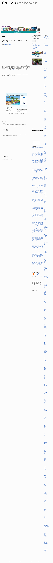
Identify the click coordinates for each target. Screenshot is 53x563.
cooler (35, 177)
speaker (41, 245)
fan (35, 187)
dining (45, 184)
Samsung (39, 236)
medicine (45, 336)
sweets (44, 478)
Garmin (36, 192)
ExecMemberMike (36, 273)
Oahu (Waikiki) (13, 74)
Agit (44, 44)
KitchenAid (45, 296)
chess (38, 171)
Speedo (36, 246)
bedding (36, 160)
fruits (33, 190)
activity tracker (34, 148)
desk (44, 183)
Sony (39, 245)
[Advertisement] (20, 13)
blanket (33, 163)
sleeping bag (45, 437)
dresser (45, 187)
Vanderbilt (33, 263)
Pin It (6, 37)
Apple (42, 153)
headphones (38, 200)
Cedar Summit (41, 170)
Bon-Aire (42, 163)
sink (35, 240)
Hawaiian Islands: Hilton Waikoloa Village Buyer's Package (14, 41)
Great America (46, 242)
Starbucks (35, 247)
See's (35, 238)
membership (45, 337)
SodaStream (45, 451)
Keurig (37, 208)
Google (45, 237)
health (42, 200)
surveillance (45, 477)
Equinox (42, 186)
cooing (38, 176)
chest (40, 171)
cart (44, 127)
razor (44, 395)
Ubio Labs (45, 519)
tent (44, 487)
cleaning (45, 145)
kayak (39, 207)
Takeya (45, 485)
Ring (44, 402)
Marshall (42, 216)
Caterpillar (35, 170)
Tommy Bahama (36, 256)
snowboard (45, 449)
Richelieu (45, 401)
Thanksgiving (34, 253)
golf (44, 234)
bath (44, 78)
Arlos (39, 154)
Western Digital (41, 265)
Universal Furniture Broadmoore (45, 523)
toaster (42, 255)
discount (45, 185)
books (44, 105)
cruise (35, 179)
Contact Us (34, 46)
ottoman (41, 225)
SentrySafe (37, 238)
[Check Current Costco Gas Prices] (37, 65)
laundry (37, 213)
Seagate (42, 237)
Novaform (41, 224)
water (35, 265)
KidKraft (39, 208)
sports (38, 246)
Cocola (45, 150)
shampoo (40, 238)
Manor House (34, 216)
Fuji (34, 190)
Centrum (33, 171)
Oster (39, 225)
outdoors (33, 226)
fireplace (39, 187)
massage (40, 217)
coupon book (37, 178)
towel (42, 256)
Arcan (36, 154)
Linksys (33, 215)
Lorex (39, 215)
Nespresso (39, 222)
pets (36, 228)
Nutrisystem (33, 225)
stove (42, 247)
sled (37, 240)
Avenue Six (39, 155)
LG (32, 214)
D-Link (42, 179)
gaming (36, 191)
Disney (45, 186)
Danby (33, 180)
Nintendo (33, 224)
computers (45, 154)
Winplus (45, 550)
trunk (44, 516)
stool (37, 247)
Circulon (45, 144)
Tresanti (40, 257)
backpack (45, 70)
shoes (40, 239)
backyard (37, 156)
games (33, 191)
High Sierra (35, 201)
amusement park (37, 152)
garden (33, 192)
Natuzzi (36, 222)
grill (44, 243)
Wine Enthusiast (46, 549)
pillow (38, 229)
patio (33, 228)
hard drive (36, 199)
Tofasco (33, 256)
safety (44, 409)
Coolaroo (33, 177)
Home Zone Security (40, 202)
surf (42, 249)
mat (42, 217)
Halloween (33, 198)
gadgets (41, 190)
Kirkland (45, 294)
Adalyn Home (38, 148)
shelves (38, 239)
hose (44, 269)
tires (40, 255)
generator (40, 192)
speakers (33, 246)
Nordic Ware (37, 224)
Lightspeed (41, 214)
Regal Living (45, 399)
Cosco (37, 177)
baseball (45, 77)
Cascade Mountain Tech (40, 169)
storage (40, 247)
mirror (44, 342)
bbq (42, 159)
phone (40, 228)
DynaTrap (45, 193)
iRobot (38, 206)
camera (45, 118)
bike (42, 161)
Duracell (45, 192)
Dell (44, 179)
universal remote (46, 525)
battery (45, 79)
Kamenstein (37, 207)
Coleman (45, 152)
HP (44, 270)
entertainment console (35, 186)
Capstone (41, 168)
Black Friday (41, 162)
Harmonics (39, 199)
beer (38, 160)
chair (35, 171)
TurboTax (45, 517)
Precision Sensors (39, 230)
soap (44, 450)
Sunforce (45, 474)
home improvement (34, 202)
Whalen (45, 544)
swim (39, 250)
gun (44, 245)
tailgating (45, 484)
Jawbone (42, 206)
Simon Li (33, 240)
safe (44, 408)
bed (34, 160)
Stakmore (40, 246)
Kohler (45, 302)
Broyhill (45, 113)
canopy (39, 168)
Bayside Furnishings (37, 159)
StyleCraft (36, 248)
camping (33, 168)
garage (39, 191)
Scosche (40, 237)
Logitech (37, 215)
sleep (39, 240)
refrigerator (38, 232)
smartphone (38, 241)
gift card (35, 193)
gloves (42, 193)
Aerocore (41, 148)
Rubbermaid (45, 404)
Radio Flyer (45, 394)
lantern (45, 309)
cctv (37, 170)
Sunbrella (41, 248)
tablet (44, 483)
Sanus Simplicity (34, 237)
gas (37, 192)
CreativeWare (41, 178)
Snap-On (45, 445)
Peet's (35, 228)
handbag (33, 199)
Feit (37, 187)
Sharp (33, 239)
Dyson (42, 184)
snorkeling (13, 69)
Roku (44, 403)
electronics (34, 185)
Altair (44, 51)
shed (36, 239)
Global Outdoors (39, 193)
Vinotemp (37, 263)
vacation (10, 44)
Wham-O (45, 545)
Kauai (20, 74)
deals (44, 177)
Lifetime (35, 214)
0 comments (3, 43)
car (32, 169)
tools (40, 256)
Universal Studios (34, 262)
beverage (39, 161)
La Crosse (45, 304)
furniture (37, 190)
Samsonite (45, 411)
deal (35, 180)
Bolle (39, 163)
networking (34, 223)
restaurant (45, 400)
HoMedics (45, 268)
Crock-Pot (33, 179)
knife (44, 301)
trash (36, 257)
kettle (35, 208)
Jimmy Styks (34, 207)
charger (37, 171)
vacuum (41, 262)
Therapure (33, 254)
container (33, 176)
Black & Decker (36, 162)
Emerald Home (40, 185)
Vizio (42, 263)
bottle (40, 164)
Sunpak (45, 475)
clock (44, 146)
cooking (41, 176)
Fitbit (42, 187)
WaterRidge (37, 265)
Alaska (45, 47)
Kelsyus (42, 207)
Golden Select (46, 233)
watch (33, 265)
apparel (39, 153)
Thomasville (39, 254)
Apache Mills (36, 153)
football (45, 210)
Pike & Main (34, 229)
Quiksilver (38, 231)
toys (33, 257)
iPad (35, 206)
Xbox (44, 552)
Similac (42, 239)
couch (33, 178)
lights (38, 214)
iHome (45, 275)
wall (42, 264)
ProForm (42, 230)
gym (44, 246)
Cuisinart (37, 179)
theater (42, 253)
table (44, 482)
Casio (32, 170)
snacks (45, 444)
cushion (40, 179)
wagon (40, 264)
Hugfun (45, 271)
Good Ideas (45, 235)
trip (8, 44)
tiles (32, 255)
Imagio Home (45, 276)
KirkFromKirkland (36, 274)
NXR (35, 225)
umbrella (45, 520)
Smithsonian (45, 443)
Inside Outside (46, 277)
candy (37, 168)
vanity (35, 263)
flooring (45, 208)
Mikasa (45, 341)
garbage (41, 191)
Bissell (33, 162)
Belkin (40, 160)
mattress (45, 335)
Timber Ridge (35, 255)
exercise (33, 187)
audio (42, 154)
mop (44, 343)
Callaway (45, 117)
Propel (33, 231)
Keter (33, 208)
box (44, 109)
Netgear (41, 222)
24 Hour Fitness (34, 147)
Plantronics (41, 229)
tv (42, 258)
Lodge (35, 215)
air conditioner (46, 45)
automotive (34, 155)
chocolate (33, 172)
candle (36, 168)
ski (36, 240)
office (37, 225)
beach (33, 160)
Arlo (38, 154)
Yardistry (45, 553)
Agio (44, 43)
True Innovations (46, 515)
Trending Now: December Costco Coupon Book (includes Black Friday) (37, 48)
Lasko (35, 213)
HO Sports (41, 201)
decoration (39, 180)
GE (38, 192)
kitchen (37, 209)
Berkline (33, 161)
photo (42, 228)
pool (36, 230)
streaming (33, 248)
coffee (44, 151)
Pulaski (35, 231)
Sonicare (37, 245)
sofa (33, 245)
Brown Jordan (46, 112)
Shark (42, 238)
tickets (42, 254)
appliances (34, 154)
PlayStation (33, 230)
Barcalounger (45, 76)
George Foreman (46, 227)
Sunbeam (39, 248)
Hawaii (5, 44)
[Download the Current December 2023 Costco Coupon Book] (37, 56)
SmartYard (45, 442)
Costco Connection (40, 177)
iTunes (39, 206)
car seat (34, 169)
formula (45, 211)
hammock (41, 198)
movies (45, 345)
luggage (41, 215)
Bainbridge (45, 75)
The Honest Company (38, 253)
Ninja (42, 223)
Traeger (35, 257)
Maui (17, 74)
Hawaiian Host (34, 200)
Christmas (38, 172)
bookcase (45, 104)
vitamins (40, 263)
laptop (33, 213)
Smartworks (45, 441)
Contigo (36, 176)
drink (44, 188)
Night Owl (37, 223)
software (35, 245)
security (33, 238)
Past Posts (34, 44)
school (37, 237)
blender (36, 163)
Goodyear (45, 236)
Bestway (36, 161)
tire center (38, 255)
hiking (38, 201)
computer (45, 153)
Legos (40, 213)
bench (42, 160)
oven (44, 370)
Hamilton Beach (38, 198)
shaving (35, 239)
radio (40, 231)
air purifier (45, 46)
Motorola (45, 344)
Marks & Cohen (38, 216)
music (39, 221)
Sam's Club (45, 410)
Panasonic (45, 374)
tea (44, 486)
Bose (38, 164)
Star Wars (45, 462)
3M (37, 147)
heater (33, 201)
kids (42, 208)
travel (6, 44)
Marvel (37, 217)
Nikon (40, 223)
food (38, 188)
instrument (33, 206)
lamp (44, 308)
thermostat (36, 254)
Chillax (42, 171)
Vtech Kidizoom (37, 264)
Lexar (42, 213)
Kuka (44, 303)
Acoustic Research (40, 147)
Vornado (33, 264)
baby (42, 155)
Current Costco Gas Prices (36, 45)
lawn (38, 213)
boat (37, 163)
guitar (44, 244)
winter (44, 551)
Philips (38, 228)
